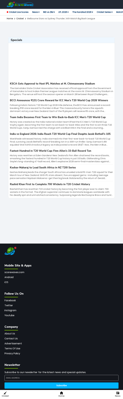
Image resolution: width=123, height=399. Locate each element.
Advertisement (13, 343)
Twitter (8, 305)
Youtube (9, 315)
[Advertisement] (61, 29)
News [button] (117, 395)
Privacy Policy (12, 353)
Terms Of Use (12, 348)
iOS (6, 282)
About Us (9, 333)
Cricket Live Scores (18, 12)
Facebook (10, 300)
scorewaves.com (14, 272)
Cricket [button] (5, 395)
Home (10, 18)
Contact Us (11, 338)
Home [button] (61, 395)
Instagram (10, 310)
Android (9, 277)
